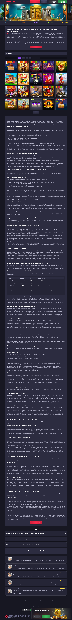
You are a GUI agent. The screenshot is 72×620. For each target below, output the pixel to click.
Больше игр (36, 112)
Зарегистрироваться (35, 1)
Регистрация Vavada (36, 522)
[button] (1, 12)
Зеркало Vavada (36, 47)
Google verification (36, 606)
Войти (44, 1)
